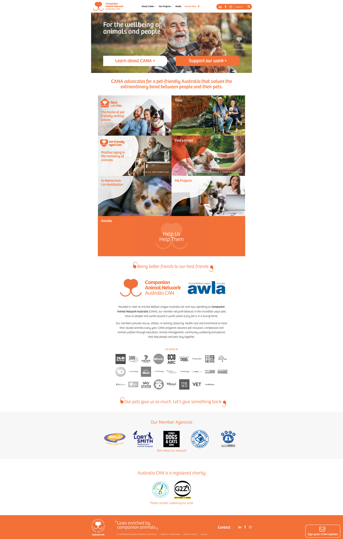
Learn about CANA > (135, 60)
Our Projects (165, 6)
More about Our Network (171, 450)
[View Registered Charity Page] (160, 489)
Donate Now (190, 6)
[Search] (249, 7)
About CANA (148, 6)
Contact (224, 527)
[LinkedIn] (220, 6)
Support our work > (208, 60)
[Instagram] (230, 6)
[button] (322, 531)
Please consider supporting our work (171, 503)
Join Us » (205, 534)
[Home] (108, 6)
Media (178, 6)
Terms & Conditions (170, 534)
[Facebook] (225, 6)
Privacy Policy (190, 534)
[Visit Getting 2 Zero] (182, 490)
